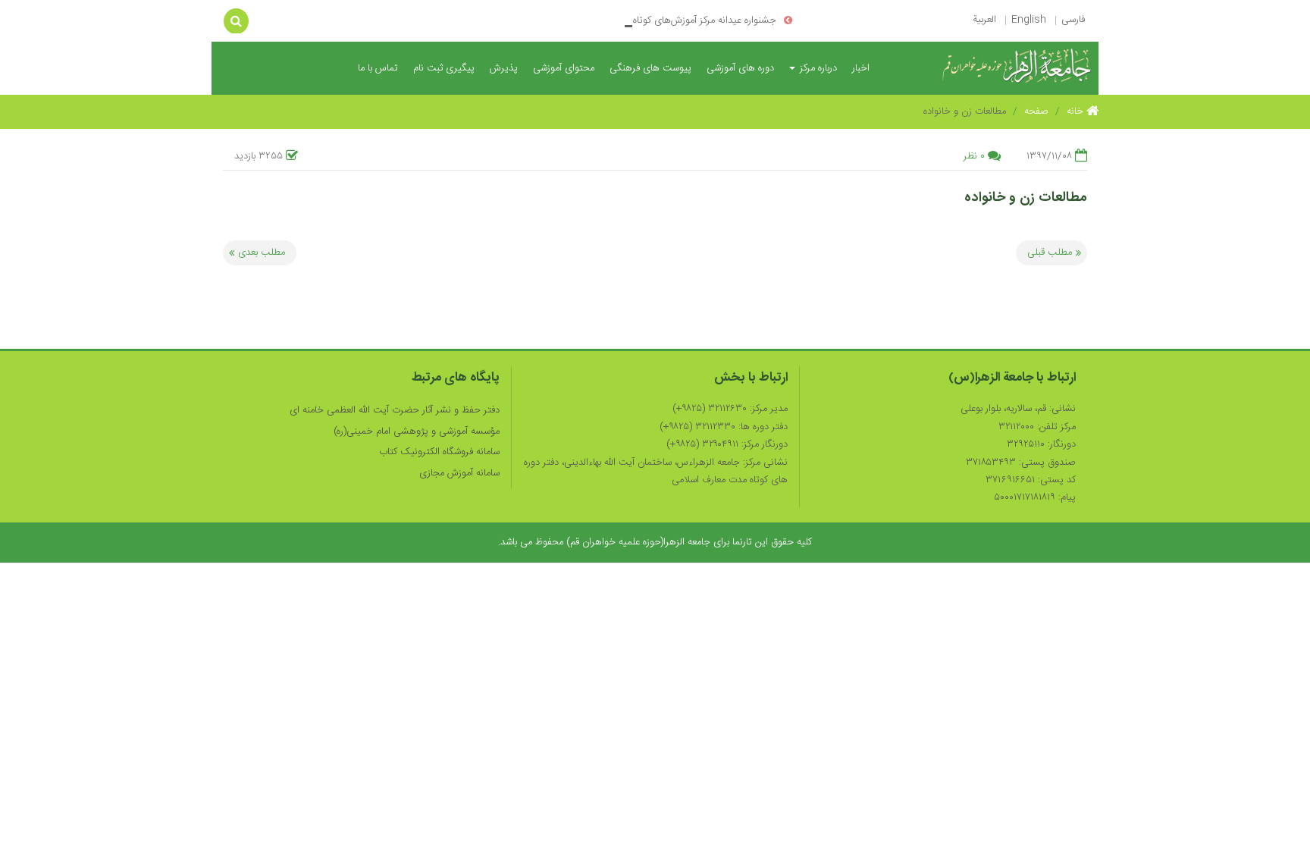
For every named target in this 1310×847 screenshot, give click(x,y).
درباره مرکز (817, 68)
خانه (1076, 111)
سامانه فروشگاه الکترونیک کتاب (439, 452)
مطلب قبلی (1049, 252)
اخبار (861, 68)
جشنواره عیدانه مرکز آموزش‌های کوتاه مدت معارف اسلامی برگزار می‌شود (639, 20)
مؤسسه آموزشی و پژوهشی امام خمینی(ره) (417, 431)
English (1028, 19)
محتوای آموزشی (563, 68)
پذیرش (504, 68)
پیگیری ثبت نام (444, 68)
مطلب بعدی (261, 252)
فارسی (1073, 19)
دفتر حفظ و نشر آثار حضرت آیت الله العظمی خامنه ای (395, 410)
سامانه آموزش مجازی (459, 473)
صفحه (1036, 111)
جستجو (236, 20)
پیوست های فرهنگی (650, 68)
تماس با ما (378, 68)
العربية (984, 19)
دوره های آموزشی (740, 68)
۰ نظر (974, 156)
